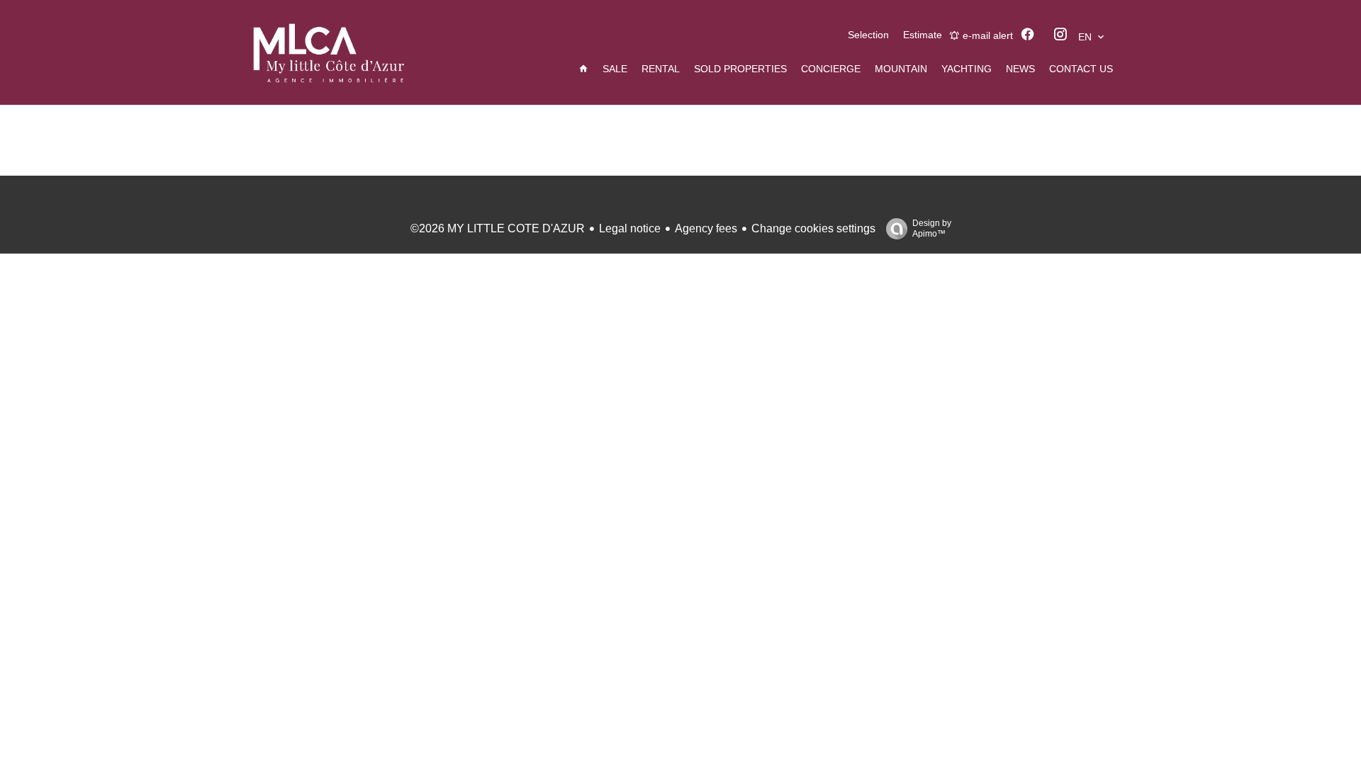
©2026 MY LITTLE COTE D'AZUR (497, 228)
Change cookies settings (813, 228)
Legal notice (630, 228)
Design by (931, 228)
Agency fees (706, 228)
